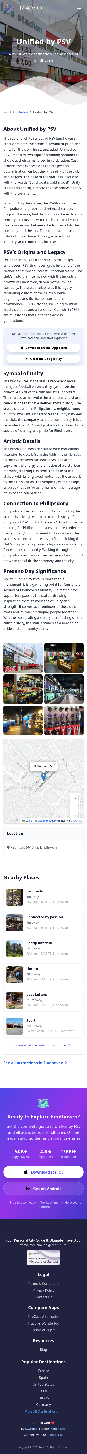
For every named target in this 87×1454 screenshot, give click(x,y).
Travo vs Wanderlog (43, 1323)
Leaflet (29, 820)
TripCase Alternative (44, 1316)
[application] (43, 781)
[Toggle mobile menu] (79, 8)
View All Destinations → (43, 1411)
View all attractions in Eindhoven (41, 1045)
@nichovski (58, 1429)
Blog (43, 1349)
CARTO (77, 820)
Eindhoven (20, 112)
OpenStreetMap (47, 820)
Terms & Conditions (43, 1283)
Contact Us (43, 1297)
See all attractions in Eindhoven (33, 1062)
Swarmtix (32, 1429)
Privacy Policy (43, 1290)
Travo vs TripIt (43, 1330)
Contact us (55, 1435)
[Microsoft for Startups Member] (43, 1257)
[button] (43, 776)
